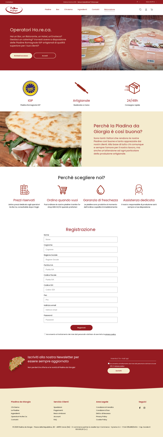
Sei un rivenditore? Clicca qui (88, 2)
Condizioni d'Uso (103, 410)
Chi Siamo (15, 407)
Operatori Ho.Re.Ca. (19, 416)
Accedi (45, 56)
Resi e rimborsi (60, 413)
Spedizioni (58, 407)
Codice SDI (48, 285)
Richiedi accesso (21, 56)
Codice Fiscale (50, 275)
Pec (45, 295)
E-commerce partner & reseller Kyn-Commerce (91, 427)
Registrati (81, 328)
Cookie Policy (101, 419)
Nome (46, 235)
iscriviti (119, 371)
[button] (140, 9)
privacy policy (110, 334)
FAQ (55, 419)
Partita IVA (48, 265)
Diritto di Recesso (103, 413)
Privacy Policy (101, 416)
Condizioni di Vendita (105, 407)
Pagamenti (58, 410)
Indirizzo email (50, 305)
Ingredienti (15, 413)
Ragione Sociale (50, 255)
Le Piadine (15, 410)
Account (57, 416)
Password (48, 315)
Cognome (48, 245)
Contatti (14, 419)
